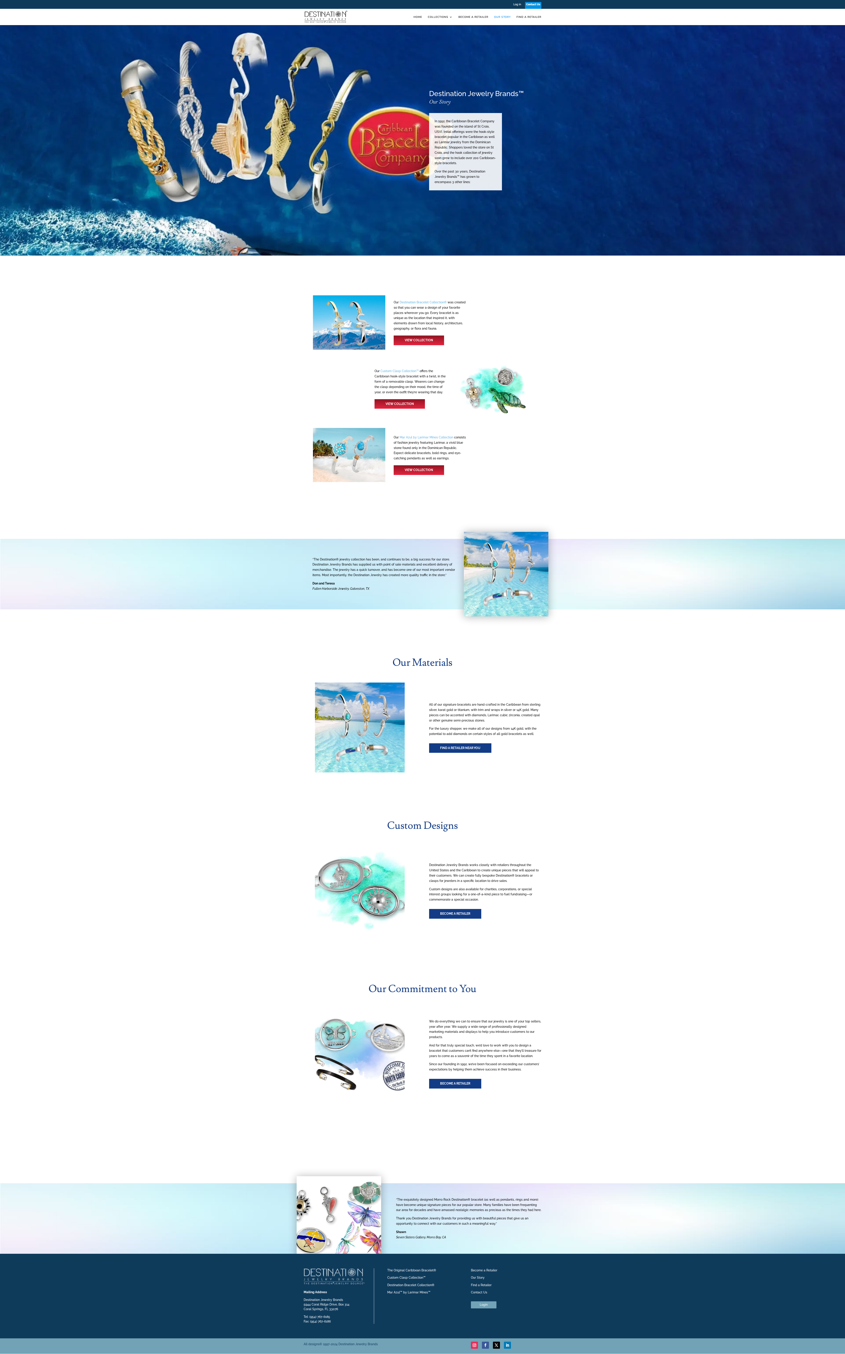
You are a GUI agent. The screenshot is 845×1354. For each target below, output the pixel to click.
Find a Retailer (528, 17)
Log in (517, 4)
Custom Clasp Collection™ (399, 371)
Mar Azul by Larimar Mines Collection (426, 437)
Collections (438, 17)
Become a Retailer (473, 17)
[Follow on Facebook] (485, 1345)
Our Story (502, 17)
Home (417, 17)
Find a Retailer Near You (460, 748)
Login (484, 1304)
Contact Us (533, 4)
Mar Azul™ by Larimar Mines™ (408, 1292)
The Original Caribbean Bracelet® (411, 1270)
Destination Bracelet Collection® (423, 302)
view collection (419, 340)
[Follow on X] (496, 1345)
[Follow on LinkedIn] (507, 1345)
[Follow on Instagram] (474, 1345)
